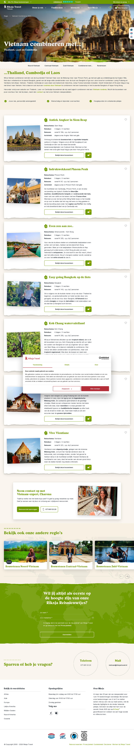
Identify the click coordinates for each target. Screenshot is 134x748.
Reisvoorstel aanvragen (28, 509)
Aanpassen (65, 389)
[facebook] (51, 713)
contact (40, 92)
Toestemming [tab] (37, 364)
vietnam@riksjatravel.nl (118, 665)
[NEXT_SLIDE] (127, 576)
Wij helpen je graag (120, 2)
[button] (39, 8)
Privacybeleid (66, 625)
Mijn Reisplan (122, 8)
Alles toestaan (95, 389)
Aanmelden (67, 635)
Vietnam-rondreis (100, 89)
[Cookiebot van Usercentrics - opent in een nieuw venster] (100, 358)
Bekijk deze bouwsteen (64, 155)
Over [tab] (96, 364)
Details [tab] (67, 364)
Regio (6, 16)
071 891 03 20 (50, 509)
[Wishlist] (109, 8)
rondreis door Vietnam (52, 85)
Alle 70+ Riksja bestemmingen (18, 2)
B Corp (116, 709)
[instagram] (56, 713)
